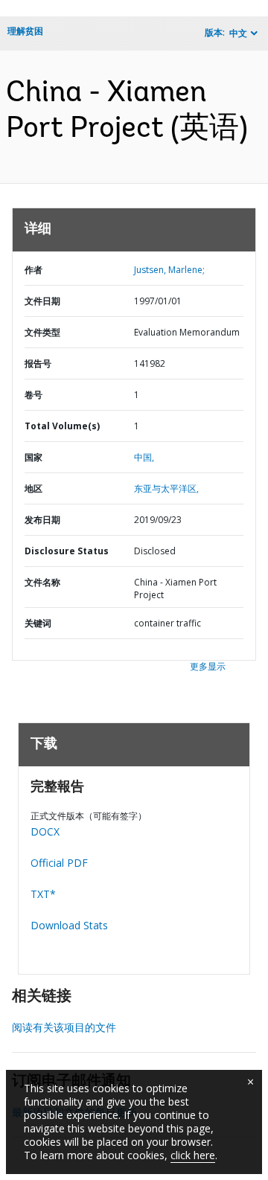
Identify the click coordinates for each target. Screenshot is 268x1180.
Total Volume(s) (62, 426)
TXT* (43, 894)
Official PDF (59, 863)
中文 (238, 33)
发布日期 (42, 519)
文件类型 (42, 332)
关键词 (38, 623)
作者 (33, 269)
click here (192, 1155)
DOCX (45, 831)
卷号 (33, 394)
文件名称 (42, 582)
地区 (33, 488)
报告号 (38, 363)
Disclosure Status (67, 551)
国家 (33, 457)
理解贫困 (25, 31)
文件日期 (42, 301)
